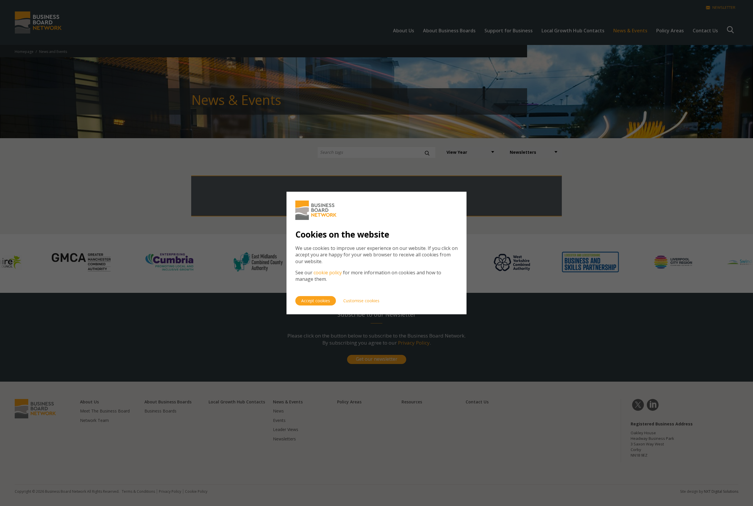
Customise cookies (361, 300)
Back (450, 197)
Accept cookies (315, 300)
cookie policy (328, 272)
